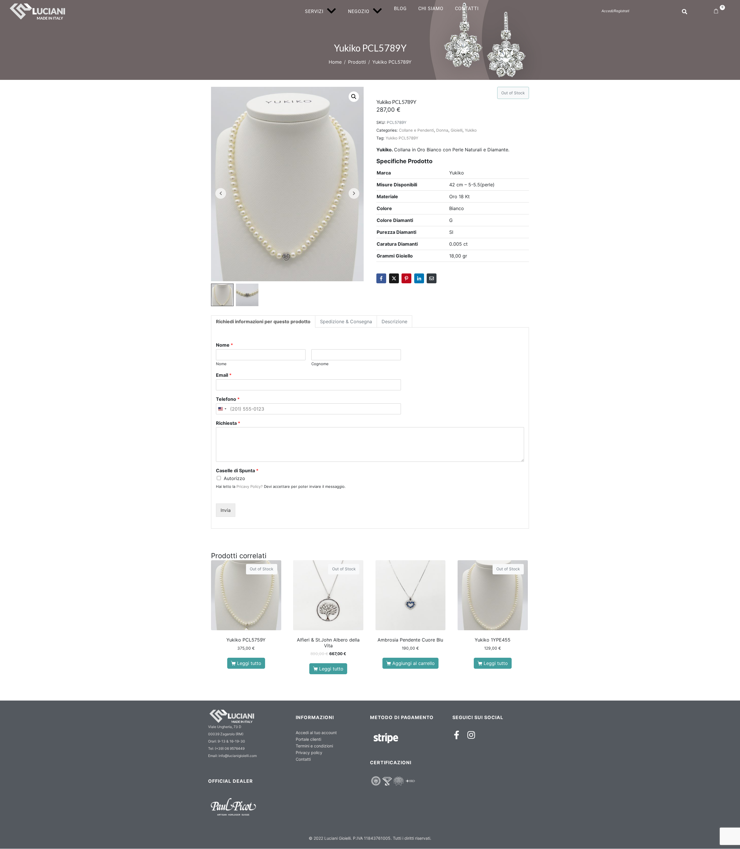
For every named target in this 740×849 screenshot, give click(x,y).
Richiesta (228, 423)
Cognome (320, 363)
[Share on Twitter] (394, 278)
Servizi (314, 11)
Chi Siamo (430, 8)
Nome (224, 345)
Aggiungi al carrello (413, 663)
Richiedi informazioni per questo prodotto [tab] (263, 321)
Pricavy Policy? (249, 486)
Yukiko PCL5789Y (402, 138)
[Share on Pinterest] (406, 278)
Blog (400, 8)
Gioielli (456, 130)
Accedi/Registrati (615, 11)
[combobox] (222, 408)
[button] (354, 96)
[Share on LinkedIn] (419, 278)
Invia (226, 510)
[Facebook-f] (456, 735)
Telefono (228, 399)
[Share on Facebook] (381, 278)
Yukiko (471, 130)
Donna (442, 130)
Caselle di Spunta (237, 470)
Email (224, 375)
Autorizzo (234, 478)
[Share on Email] (431, 278)
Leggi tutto (249, 663)
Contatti (467, 8)
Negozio (358, 11)
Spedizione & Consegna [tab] (346, 321)
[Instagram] (471, 735)
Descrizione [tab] (394, 321)
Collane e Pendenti (416, 130)
